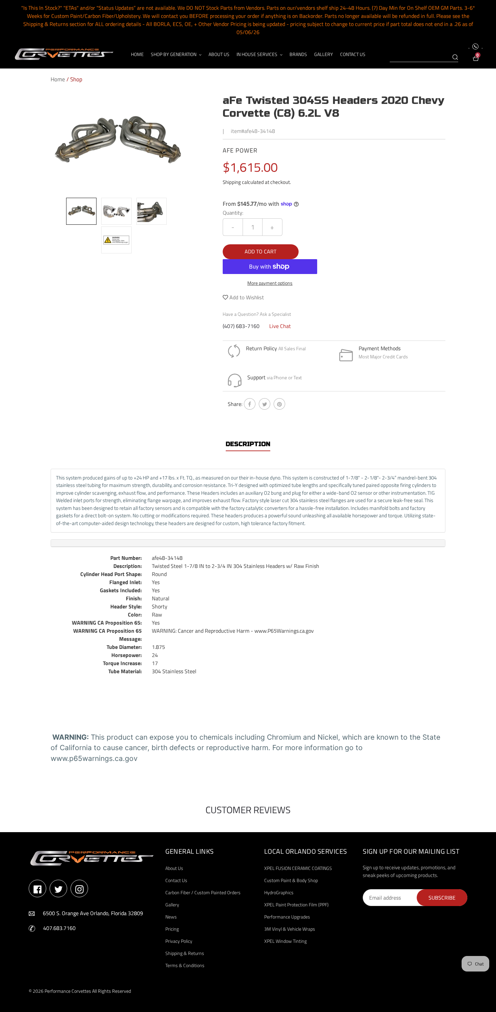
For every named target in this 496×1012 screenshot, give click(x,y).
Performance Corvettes (68, 990)
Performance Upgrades (287, 916)
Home (58, 79)
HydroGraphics (279, 892)
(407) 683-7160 (241, 326)
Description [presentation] (248, 444)
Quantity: (233, 213)
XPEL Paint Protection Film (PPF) (296, 904)
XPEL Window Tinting (285, 941)
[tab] (248, 444)
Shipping (232, 182)
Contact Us (176, 880)
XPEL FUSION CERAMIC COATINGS (298, 868)
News (171, 916)
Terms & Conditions (184, 965)
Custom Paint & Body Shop (291, 880)
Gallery (172, 904)
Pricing (172, 928)
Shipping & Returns (184, 953)
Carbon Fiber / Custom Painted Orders (203, 892)
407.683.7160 (59, 928)
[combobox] (424, 57)
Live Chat (280, 326)
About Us (174, 868)
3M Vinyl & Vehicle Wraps (289, 928)
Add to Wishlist (246, 297)
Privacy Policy (178, 941)
